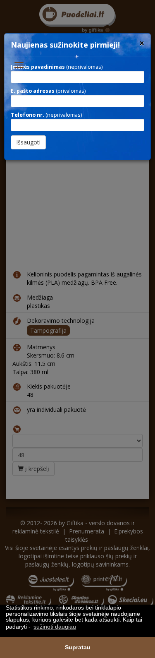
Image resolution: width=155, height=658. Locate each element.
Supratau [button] (78, 647)
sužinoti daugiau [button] (54, 626)
